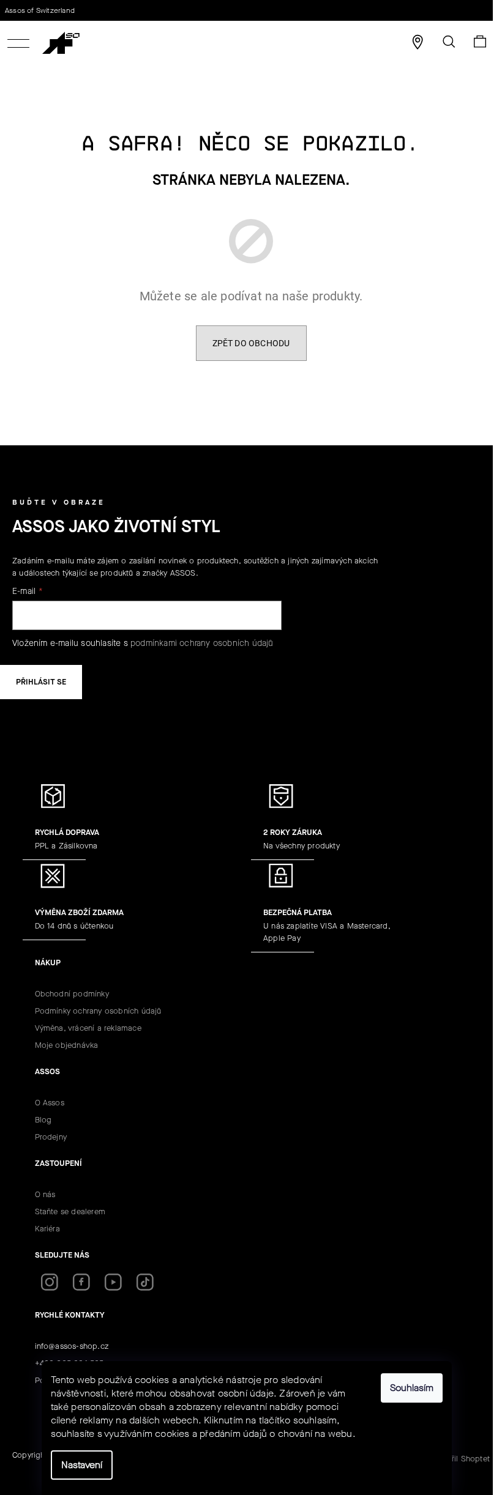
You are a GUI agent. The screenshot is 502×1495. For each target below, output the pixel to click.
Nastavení (81, 1464)
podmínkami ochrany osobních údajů (202, 643)
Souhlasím (411, 1387)
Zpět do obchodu (251, 343)
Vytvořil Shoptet (460, 1458)
